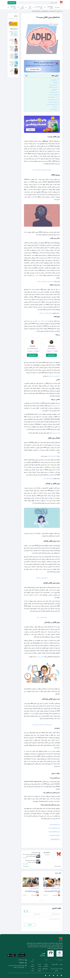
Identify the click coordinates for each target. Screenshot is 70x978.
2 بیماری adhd (56, 82)
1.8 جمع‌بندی (55, 107)
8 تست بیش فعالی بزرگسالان (53, 104)
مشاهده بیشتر (26, 866)
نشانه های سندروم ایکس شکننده (45, 281)
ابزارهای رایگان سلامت (50, 7)
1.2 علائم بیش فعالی (54, 85)
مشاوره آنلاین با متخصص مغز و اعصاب (42, 725)
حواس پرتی (36, 275)
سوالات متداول (55, 964)
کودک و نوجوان (46, 888)
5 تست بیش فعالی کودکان (53, 97)
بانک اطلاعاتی (22, 7)
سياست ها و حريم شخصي (54, 969)
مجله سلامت (29, 7)
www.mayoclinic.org (54, 828)
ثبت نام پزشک (39, 965)
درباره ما (61, 964)
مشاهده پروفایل (51, 355)
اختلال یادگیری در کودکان (45, 313)
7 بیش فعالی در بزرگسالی (54, 102)
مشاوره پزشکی (45, 968)
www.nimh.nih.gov (55, 835)
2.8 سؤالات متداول (54, 109)
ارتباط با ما (60, 968)
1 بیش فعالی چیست (55, 80)
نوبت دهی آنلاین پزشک (38, 7)
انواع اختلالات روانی (42, 321)
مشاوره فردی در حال (42, 617)
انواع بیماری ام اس (47, 478)
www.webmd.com (55, 825)
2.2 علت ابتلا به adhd (53, 87)
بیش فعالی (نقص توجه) (44, 11)
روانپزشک (32, 713)
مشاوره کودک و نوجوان (42, 578)
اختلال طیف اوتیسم (52, 456)
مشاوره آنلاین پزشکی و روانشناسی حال (41, 170)
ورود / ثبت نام (12, 3)
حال (62, 11)
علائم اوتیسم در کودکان (54, 376)
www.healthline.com (54, 832)
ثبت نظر (30, 925)
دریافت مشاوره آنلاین (34, 69)
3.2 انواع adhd (55, 89)
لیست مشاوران (32, 965)
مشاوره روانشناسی (46, 965)
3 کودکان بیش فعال (54, 92)
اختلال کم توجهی (55, 406)
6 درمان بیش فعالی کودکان (53, 99)
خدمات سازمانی (39, 969)
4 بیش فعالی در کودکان (54, 94)
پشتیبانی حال (47, 852)
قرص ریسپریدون (56, 433)
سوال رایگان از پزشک (13, 7)
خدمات (57, 7)
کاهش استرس (40, 657)
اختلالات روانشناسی (52, 11)
